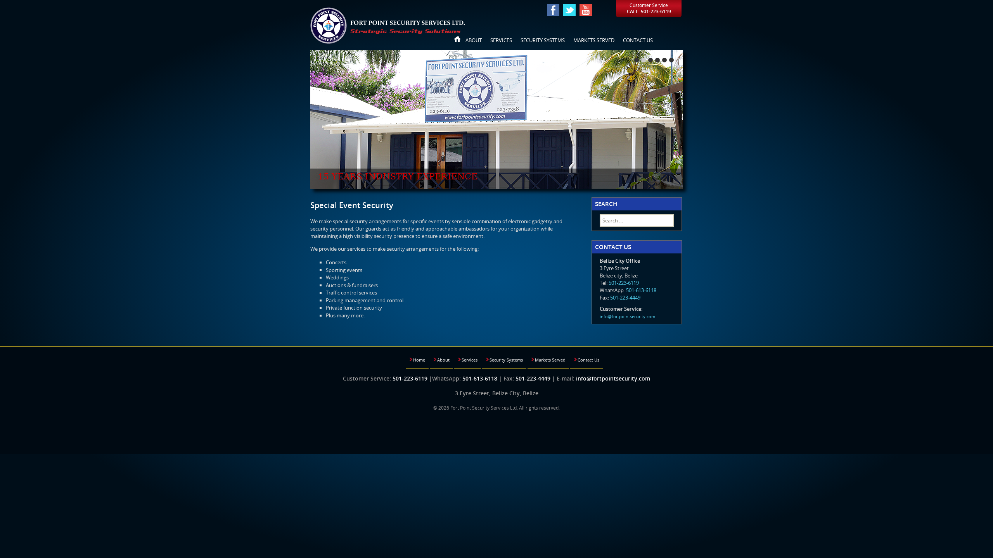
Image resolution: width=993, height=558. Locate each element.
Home (457, 40)
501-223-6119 (624, 282)
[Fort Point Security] (387, 25)
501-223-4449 (625, 297)
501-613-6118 (641, 290)
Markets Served (593, 40)
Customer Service (649, 8)
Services (501, 40)
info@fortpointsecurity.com (627, 316)
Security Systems (543, 40)
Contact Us (638, 40)
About (473, 40)
